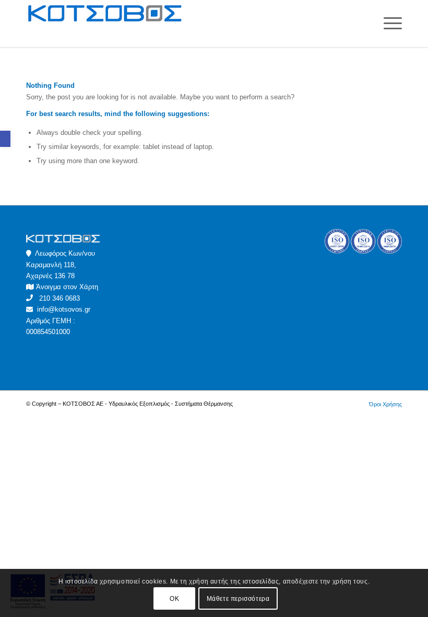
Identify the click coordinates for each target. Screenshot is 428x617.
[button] (5, 139)
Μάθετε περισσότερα (238, 598)
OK (174, 598)
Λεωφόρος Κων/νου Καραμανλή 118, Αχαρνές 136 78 (60, 264)
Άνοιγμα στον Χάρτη (67, 287)
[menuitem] (383, 404)
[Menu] (387, 23)
